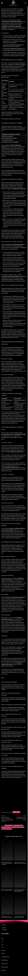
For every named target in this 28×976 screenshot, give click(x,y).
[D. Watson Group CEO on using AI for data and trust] (20, 904)
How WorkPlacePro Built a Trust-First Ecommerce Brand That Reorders (6, 863)
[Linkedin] (2, 945)
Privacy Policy (4, 960)
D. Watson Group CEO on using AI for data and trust (19, 917)
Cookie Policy (4, 963)
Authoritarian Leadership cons (18, 825)
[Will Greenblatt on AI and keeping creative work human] (7, 904)
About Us (3, 970)
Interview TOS (4, 967)
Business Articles (16, 812)
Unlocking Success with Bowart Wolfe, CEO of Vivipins (21, 818)
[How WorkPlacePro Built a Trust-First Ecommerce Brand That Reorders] (7, 849)
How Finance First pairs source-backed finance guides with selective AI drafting (20, 890)
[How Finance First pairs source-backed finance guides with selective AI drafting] (20, 877)
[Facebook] (2, 942)
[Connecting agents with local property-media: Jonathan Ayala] (20, 849)
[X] (2, 947)
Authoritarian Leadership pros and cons (18, 827)
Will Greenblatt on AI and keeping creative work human (6, 917)
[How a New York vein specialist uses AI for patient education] (7, 877)
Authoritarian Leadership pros (6, 827)
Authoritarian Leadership (8, 825)
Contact (3, 953)
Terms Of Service (5, 956)
